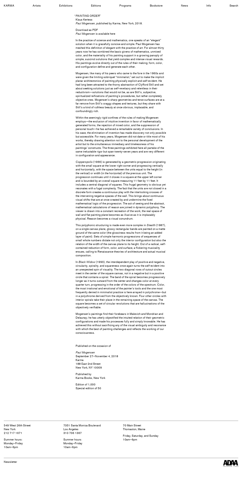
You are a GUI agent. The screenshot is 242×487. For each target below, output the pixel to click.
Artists (37, 5)
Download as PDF (87, 30)
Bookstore (156, 5)
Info (208, 5)
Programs (125, 5)
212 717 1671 (13, 433)
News (184, 5)
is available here (95, 33)
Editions (96, 5)
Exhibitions (65, 5)
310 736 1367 (72, 433)
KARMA (9, 5)
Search (234, 5)
